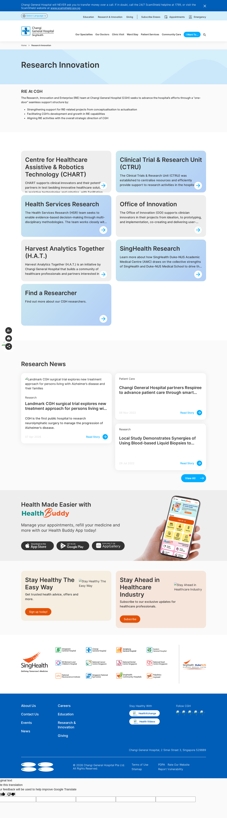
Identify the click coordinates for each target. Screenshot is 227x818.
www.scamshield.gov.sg (65, 8)
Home (24, 45)
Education (66, 714)
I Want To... (192, 34)
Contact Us (30, 714)
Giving (63, 736)
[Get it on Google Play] (73, 545)
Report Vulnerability (170, 769)
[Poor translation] (11, 794)
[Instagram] (184, 712)
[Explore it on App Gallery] (108, 545)
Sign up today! (38, 611)
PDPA (161, 764)
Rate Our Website (178, 764)
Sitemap (137, 769)
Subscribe (130, 619)
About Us (28, 706)
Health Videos (147, 721)
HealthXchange (147, 713)
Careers (64, 706)
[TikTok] (196, 712)
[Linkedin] (190, 712)
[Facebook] (178, 712)
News (25, 731)
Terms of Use (140, 764)
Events (26, 723)
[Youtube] (202, 712)
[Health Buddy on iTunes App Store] (37, 545)
